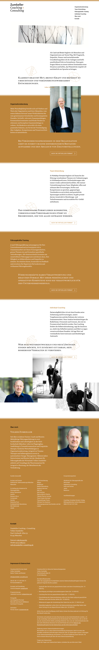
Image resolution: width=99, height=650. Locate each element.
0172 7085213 (20, 543)
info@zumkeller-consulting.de (21, 545)
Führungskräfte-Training (82, 11)
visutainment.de (23, 609)
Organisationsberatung (81, 7)
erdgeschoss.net (27, 594)
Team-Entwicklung (80, 9)
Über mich (78, 16)
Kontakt (77, 18)
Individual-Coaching (80, 14)
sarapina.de (24, 588)
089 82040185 (22, 540)
